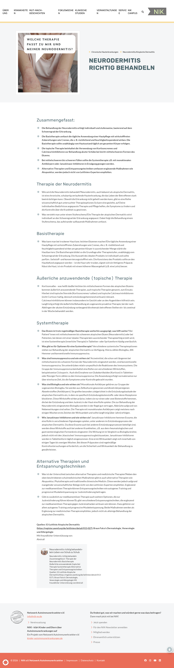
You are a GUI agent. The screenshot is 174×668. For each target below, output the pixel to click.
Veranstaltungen (107, 12)
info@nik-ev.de (34, 616)
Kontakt (101, 660)
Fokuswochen (65, 12)
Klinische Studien (81, 12)
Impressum (72, 660)
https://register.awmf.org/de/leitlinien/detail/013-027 (64, 528)
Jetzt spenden (100, 622)
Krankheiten (21, 12)
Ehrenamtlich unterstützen (106, 637)
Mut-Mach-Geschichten (37, 12)
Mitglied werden (101, 632)
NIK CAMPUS (132, 12)
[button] (143, 12)
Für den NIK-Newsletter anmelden (110, 627)
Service (123, 12)
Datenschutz (87, 660)
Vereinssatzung (38, 622)
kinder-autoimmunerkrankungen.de (45, 638)
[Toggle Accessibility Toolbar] (169, 650)
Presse (96, 642)
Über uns (6, 12)
